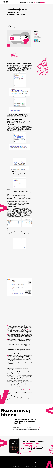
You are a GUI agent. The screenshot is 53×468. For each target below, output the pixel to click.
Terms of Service (36, 466)
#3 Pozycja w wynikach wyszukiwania (14, 56)
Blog (34, 2)
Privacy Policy (33, 466)
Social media (37, 29)
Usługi (27, 2)
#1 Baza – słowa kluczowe (13, 54)
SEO (27, 329)
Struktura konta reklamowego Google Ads (42, 37)
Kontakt (42, 2)
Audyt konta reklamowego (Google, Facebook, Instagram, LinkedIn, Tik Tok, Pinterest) (42, 34)
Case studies (30, 2)
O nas (32, 2)
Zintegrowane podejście (19, 385)
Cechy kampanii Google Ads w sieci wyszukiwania (13, 53)
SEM (36, 27)
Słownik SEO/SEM (38, 2)
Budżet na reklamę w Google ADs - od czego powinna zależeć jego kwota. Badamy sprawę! (42, 40)
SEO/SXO (37, 28)
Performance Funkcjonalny (23, 2)
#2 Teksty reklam (13, 55)
